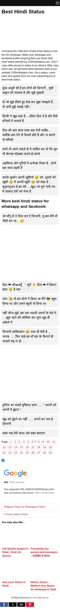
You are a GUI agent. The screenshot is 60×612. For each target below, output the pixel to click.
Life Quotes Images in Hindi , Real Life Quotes (15, 552)
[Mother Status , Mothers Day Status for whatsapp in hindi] (44, 570)
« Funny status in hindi (15, 514)
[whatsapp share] (30, 610)
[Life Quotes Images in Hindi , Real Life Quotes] (15, 537)
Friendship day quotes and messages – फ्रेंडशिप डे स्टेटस (44, 552)
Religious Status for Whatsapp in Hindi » (25, 506)
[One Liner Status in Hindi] (15, 570)
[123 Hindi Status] (15, 3)
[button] (57, 3)
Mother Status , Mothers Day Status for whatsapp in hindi (43, 586)
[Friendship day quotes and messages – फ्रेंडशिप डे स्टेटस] (44, 537)
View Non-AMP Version (38, 598)
